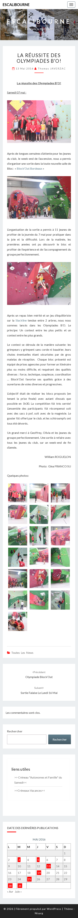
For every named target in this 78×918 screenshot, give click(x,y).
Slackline (21, 320)
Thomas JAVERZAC (52, 68)
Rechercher (14, 731)
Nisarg (39, 913)
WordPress (54, 908)
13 (48, 866)
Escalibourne (16, 4)
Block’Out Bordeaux (29, 168)
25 (29, 879)
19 (39, 872)
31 (19, 885)
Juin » (18, 891)
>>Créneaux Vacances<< (29, 790)
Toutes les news (22, 652)
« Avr (10, 891)
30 (10, 885)
